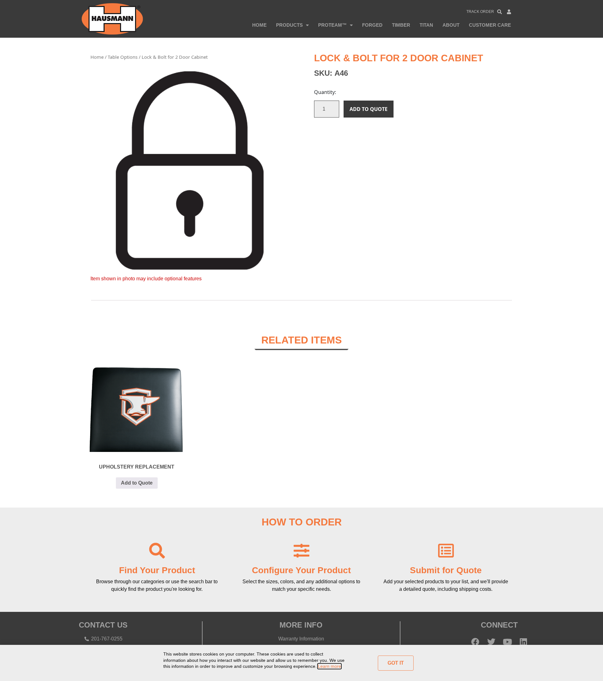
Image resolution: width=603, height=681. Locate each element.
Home (259, 25)
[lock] (189, 170)
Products (289, 25)
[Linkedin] (523, 642)
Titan (426, 25)
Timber (401, 25)
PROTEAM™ (332, 25)
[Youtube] (507, 642)
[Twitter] (491, 642)
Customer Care (490, 25)
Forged (372, 25)
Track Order (480, 11)
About (451, 25)
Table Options (123, 57)
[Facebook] (475, 642)
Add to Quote (369, 109)
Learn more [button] (329, 666)
